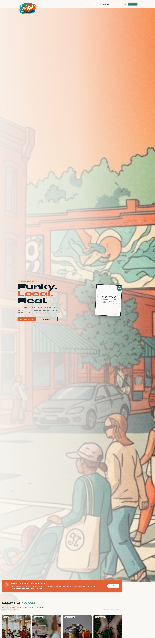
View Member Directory (111, 610)
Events (93, 4)
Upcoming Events (46, 319)
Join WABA (132, 4)
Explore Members (26, 319)
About (88, 4)
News (99, 4)
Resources (114, 4)
